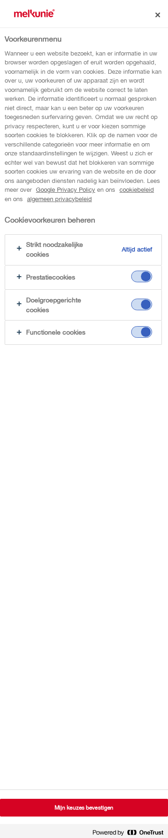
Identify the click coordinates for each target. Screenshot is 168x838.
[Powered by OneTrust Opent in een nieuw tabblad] (127, 832)
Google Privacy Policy (65, 189)
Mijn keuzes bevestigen (84, 807)
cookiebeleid (136, 189)
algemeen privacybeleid (59, 199)
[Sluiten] (157, 15)
